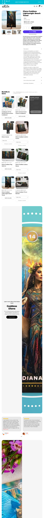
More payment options (32, 34)
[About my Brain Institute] (5, 6)
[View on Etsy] (3, 434)
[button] (34, 6)
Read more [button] (5, 429)
